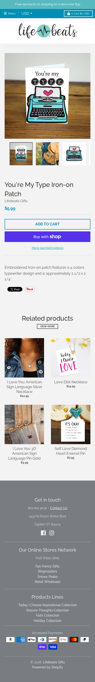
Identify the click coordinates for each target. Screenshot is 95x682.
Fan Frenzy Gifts (47, 566)
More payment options (47, 248)
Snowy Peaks (48, 577)
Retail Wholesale (47, 582)
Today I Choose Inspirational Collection (47, 605)
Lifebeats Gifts (16, 201)
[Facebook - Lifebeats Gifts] (43, 533)
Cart (80, 13)
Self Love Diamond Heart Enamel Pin (71, 451)
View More (47, 326)
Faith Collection (47, 615)
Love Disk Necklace (70, 382)
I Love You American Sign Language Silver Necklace (24, 387)
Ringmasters (47, 571)
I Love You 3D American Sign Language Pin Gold (24, 453)
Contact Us (58, 508)
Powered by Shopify (47, 667)
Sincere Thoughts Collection (47, 610)
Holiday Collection (47, 621)
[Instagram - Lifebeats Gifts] (51, 533)
